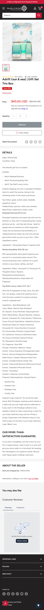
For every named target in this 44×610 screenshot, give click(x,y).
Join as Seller (33, 479)
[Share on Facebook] (26, 141)
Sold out (22, 125)
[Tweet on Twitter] (35, 141)
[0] (39, 8)
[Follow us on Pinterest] (17, 593)
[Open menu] (3, 8)
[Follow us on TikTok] (26, 593)
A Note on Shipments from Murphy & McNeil (22, 2)
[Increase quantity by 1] (26, 116)
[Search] (39, 15)
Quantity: (6, 116)
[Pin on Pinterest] (31, 141)
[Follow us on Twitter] (8, 593)
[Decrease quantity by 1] (13, 116)
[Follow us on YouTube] (21, 593)
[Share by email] (40, 141)
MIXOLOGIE (6, 93)
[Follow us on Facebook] (4, 593)
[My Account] (35, 8)
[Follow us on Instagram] (13, 593)
